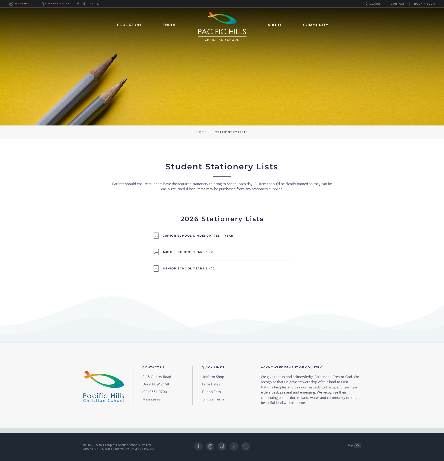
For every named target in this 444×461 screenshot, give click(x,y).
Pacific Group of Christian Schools (117, 445)
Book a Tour (424, 3)
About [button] (275, 25)
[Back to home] (222, 25)
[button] (357, 445)
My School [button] (23, 3)
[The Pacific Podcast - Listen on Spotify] (222, 446)
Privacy (149, 449)
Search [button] (375, 3)
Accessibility (58, 3)
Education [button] (129, 25)
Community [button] (316, 25)
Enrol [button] (170, 25)
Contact (398, 3)
